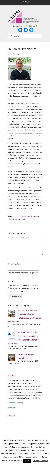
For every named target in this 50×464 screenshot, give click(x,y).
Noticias (23, 217)
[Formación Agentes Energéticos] (11, 357)
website (11, 281)
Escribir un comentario (17, 219)
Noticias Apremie (33, 217)
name (14, 264)
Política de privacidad (15, 403)
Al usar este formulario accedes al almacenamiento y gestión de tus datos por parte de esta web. (25, 288)
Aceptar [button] (27, 461)
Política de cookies (40, 461)
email (23, 273)
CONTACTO (25, 2)
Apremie (25, 15)
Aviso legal (12, 407)
